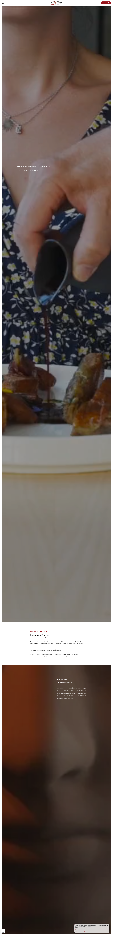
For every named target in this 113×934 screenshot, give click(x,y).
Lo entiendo (80, 930)
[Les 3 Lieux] (56, 3)
